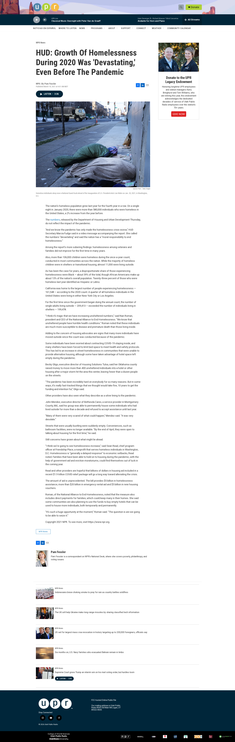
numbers (55, 219)
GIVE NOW (179, 114)
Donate (195, 7)
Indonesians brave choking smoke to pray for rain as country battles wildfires (91, 592)
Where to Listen (68, 28)
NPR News (40, 42)
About (111, 28)
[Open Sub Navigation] (87, 28)
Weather (156, 28)
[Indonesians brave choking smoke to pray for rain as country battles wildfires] (45, 593)
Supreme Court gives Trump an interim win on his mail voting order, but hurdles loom (94, 672)
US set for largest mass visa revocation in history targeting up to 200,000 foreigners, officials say (101, 632)
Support (126, 28)
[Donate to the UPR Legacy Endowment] (178, 57)
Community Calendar (179, 28)
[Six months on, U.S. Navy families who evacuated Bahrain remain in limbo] (45, 653)
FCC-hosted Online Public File (103, 700)
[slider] (49, 19)
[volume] (44, 20)
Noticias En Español (44, 28)
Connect (141, 28)
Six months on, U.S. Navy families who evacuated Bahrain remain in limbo (89, 652)
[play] (36, 19)
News (82, 28)
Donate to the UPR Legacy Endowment (178, 80)
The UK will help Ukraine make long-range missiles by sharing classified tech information (97, 612)
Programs (97, 28)
